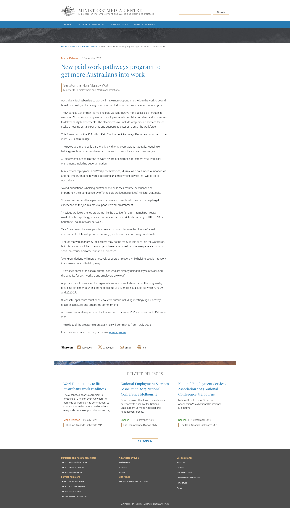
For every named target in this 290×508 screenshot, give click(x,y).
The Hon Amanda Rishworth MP (74, 462)
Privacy (180, 488)
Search (221, 12)
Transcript (123, 467)
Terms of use (182, 483)
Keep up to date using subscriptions (133, 481)
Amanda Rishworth (91, 24)
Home (68, 24)
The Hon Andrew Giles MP (71, 473)
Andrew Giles (119, 24)
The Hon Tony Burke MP (71, 492)
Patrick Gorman (145, 24)
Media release (124, 462)
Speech (122, 473)
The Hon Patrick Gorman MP (73, 467)
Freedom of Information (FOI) (188, 478)
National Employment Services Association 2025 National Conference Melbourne (145, 404)
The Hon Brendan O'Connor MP (74, 497)
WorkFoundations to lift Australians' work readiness (88, 404)
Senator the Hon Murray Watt (84, 46)
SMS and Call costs (184, 473)
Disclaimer (181, 462)
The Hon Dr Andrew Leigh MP (73, 486)
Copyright (181, 467)
